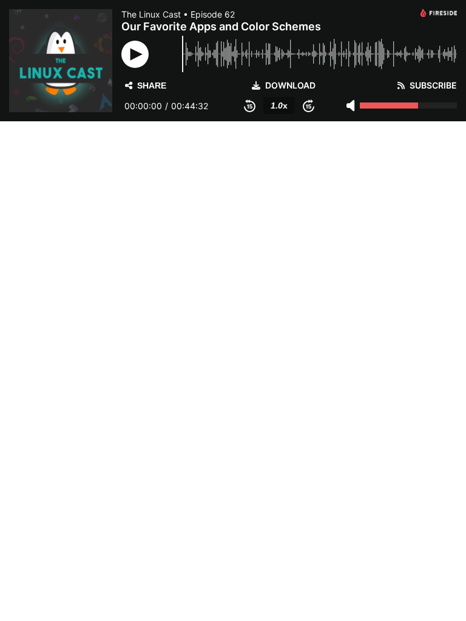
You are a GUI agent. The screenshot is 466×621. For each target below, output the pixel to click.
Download (290, 85)
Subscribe (433, 85)
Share (151, 85)
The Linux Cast (151, 14)
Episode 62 (213, 14)
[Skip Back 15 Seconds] (249, 105)
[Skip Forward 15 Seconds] (308, 105)
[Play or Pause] (135, 54)
